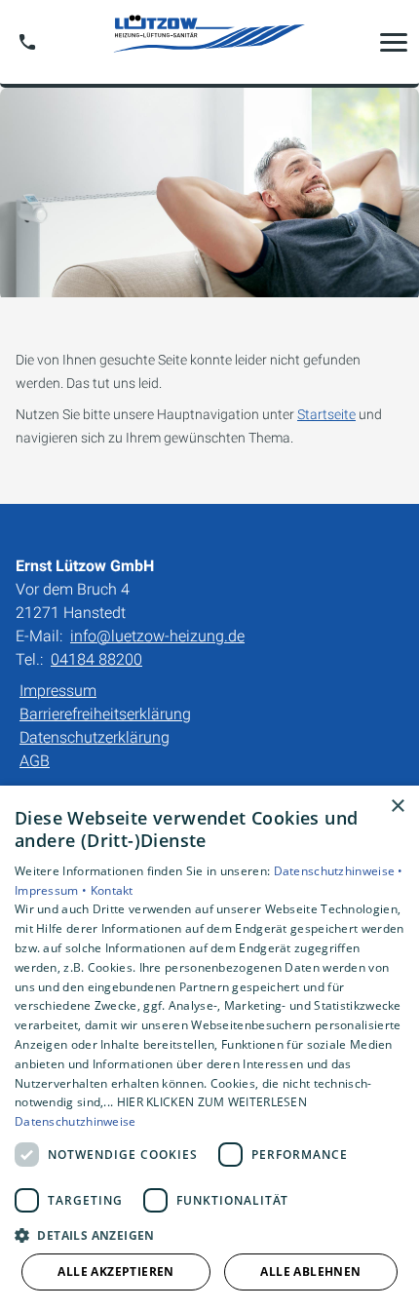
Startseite (326, 414)
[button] (393, 41)
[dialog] (209, 1048)
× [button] (397, 806)
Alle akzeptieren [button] (115, 1271)
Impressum (57, 690)
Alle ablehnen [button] (310, 1271)
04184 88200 (96, 659)
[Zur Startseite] (209, 41)
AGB (34, 760)
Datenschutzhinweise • (338, 871)
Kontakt (112, 890)
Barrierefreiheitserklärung (105, 714)
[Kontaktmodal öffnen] (27, 41)
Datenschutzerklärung (94, 737)
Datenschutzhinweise (75, 1121)
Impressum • (53, 890)
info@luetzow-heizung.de (157, 636)
